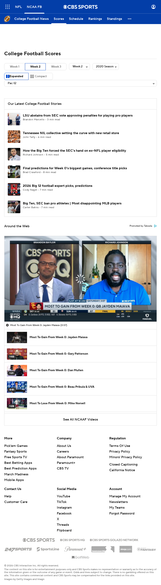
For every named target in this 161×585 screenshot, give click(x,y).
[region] (80, 278)
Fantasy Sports (15, 451)
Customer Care (15, 502)
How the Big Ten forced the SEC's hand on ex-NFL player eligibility (74, 151)
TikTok (61, 502)
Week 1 (14, 67)
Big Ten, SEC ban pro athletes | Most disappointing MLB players (72, 203)
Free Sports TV (15, 457)
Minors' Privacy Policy (125, 457)
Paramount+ (66, 463)
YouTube (63, 496)
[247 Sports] (18, 548)
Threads (63, 525)
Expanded (16, 76)
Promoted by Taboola (141, 226)
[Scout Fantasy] (146, 549)
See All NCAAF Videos (80, 419)
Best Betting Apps (18, 463)
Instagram (64, 507)
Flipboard (64, 530)
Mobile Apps (14, 480)
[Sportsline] (48, 549)
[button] (8, 7)
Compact (41, 76)
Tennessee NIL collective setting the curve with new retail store (71, 133)
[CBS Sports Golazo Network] (114, 540)
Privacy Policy (119, 451)
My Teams (117, 507)
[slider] (80, 309)
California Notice (122, 470)
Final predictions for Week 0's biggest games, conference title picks (75, 168)
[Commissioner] (102, 548)
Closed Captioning (123, 464)
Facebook (64, 513)
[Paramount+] (75, 548)
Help (8, 496)
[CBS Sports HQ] (72, 540)
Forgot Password (122, 513)
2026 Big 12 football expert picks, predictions (57, 186)
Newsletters (118, 502)
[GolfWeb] (80, 557)
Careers (63, 451)
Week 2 (35, 67)
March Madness (16, 474)
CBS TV (63, 468)
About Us (64, 446)
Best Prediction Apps (20, 468)
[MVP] (125, 547)
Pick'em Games (15, 446)
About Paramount (70, 457)
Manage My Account (124, 496)
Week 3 (56, 67)
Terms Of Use (119, 446)
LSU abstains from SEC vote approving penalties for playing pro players (77, 115)
